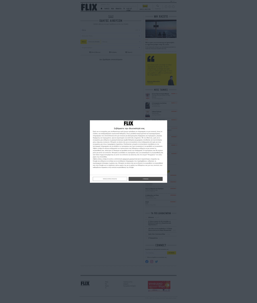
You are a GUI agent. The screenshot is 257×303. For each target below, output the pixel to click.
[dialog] (128, 151)
